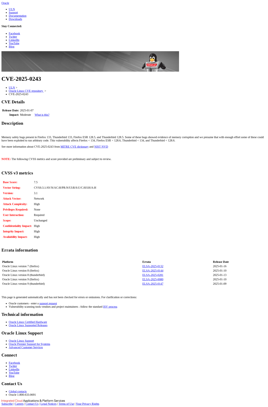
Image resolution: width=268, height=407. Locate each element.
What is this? (42, 114)
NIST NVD (101, 146)
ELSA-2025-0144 (152, 270)
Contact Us (32, 403)
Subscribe (7, 403)
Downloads (15, 19)
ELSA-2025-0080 (152, 279)
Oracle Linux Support (21, 340)
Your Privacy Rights (87, 403)
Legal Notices (48, 403)
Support (13, 12)
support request (48, 303)
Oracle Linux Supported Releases (28, 325)
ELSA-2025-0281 (152, 274)
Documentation (17, 15)
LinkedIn (14, 40)
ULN (12, 9)
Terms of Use (66, 403)
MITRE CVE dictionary (75, 146)
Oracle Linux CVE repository (26, 90)
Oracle (5, 3)
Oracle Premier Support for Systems (29, 344)
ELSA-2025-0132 (152, 266)
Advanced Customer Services (26, 347)
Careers (19, 403)
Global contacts (18, 391)
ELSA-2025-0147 (152, 283)
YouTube (14, 43)
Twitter (13, 36)
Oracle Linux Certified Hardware (28, 322)
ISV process (110, 306)
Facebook (14, 33)
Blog (11, 46)
